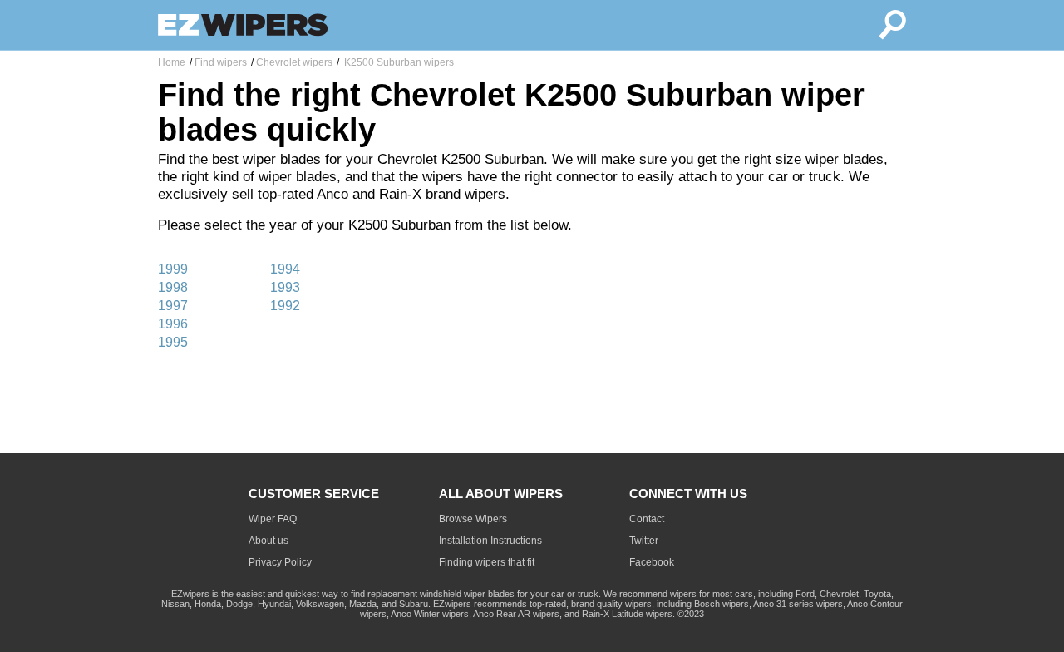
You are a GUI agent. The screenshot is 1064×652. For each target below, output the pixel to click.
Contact (646, 519)
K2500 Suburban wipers (398, 62)
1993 (285, 287)
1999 (173, 269)
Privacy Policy (280, 562)
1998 (173, 287)
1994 (285, 269)
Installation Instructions (490, 540)
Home (171, 62)
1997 (173, 306)
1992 (285, 306)
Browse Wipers (473, 519)
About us (268, 540)
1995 (173, 342)
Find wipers (221, 62)
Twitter (643, 540)
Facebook (651, 562)
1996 (173, 324)
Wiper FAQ (273, 519)
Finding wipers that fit (486, 562)
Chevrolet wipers (294, 62)
